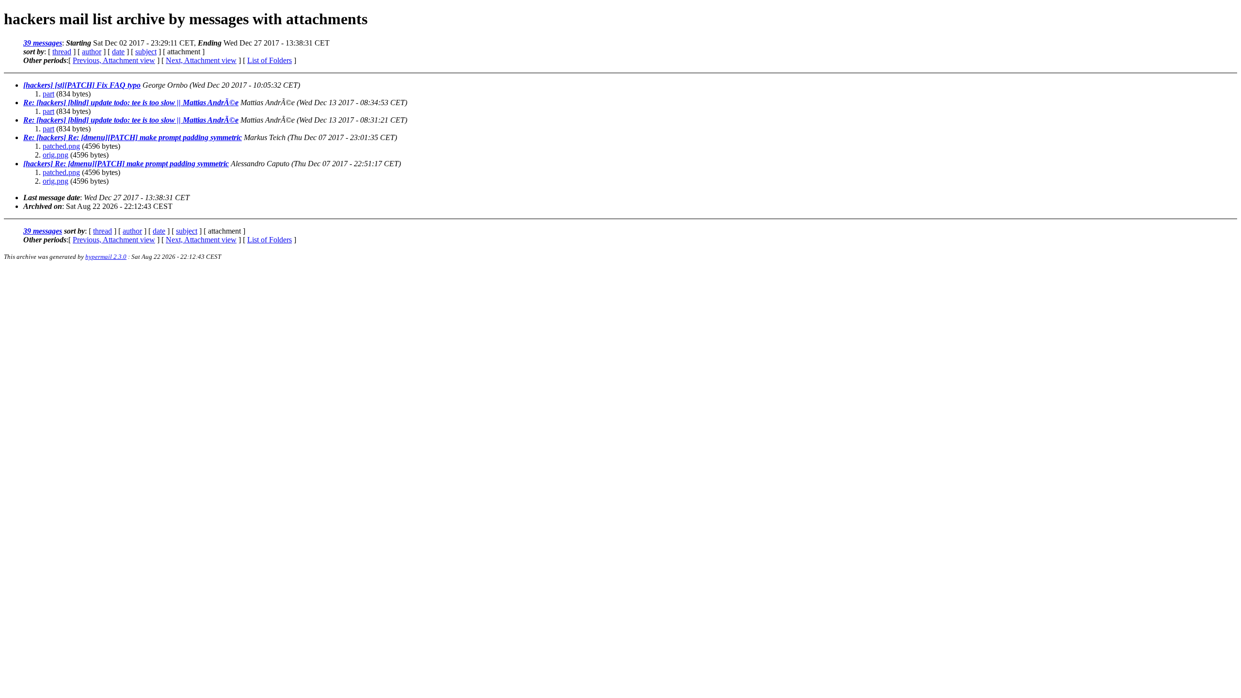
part (48, 94)
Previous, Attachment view (114, 60)
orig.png (55, 155)
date (118, 52)
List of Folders (269, 60)
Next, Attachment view (201, 60)
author (91, 52)
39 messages (42, 43)
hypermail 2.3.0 (106, 256)
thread (61, 52)
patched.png (61, 146)
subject (146, 52)
